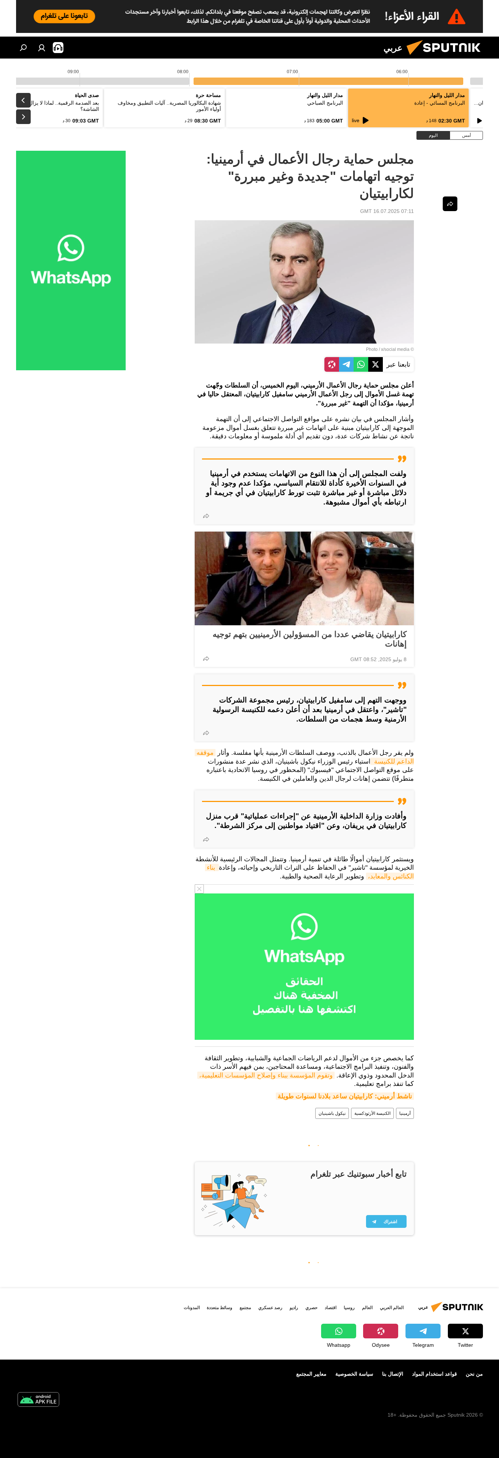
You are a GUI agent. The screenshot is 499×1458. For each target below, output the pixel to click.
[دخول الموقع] (41, 47)
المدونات (192, 1307)
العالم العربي (392, 1307)
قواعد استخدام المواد (434, 1374)
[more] (206, 516)
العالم (367, 1307)
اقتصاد (330, 1307)
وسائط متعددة (219, 1307)
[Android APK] (38, 1400)
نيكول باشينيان (332, 1113)
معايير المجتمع (311, 1374)
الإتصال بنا (392, 1374)
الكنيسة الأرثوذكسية (372, 1113)
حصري (311, 1307)
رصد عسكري (270, 1307)
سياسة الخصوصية (354, 1374)
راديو (294, 1307)
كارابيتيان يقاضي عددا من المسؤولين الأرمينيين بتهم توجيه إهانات (310, 639)
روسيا (349, 1307)
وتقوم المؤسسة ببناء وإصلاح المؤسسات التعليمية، (266, 1075)
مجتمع (245, 1307)
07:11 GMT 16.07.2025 (387, 211)
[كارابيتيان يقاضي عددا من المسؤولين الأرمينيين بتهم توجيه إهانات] (304, 578)
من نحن (474, 1374)
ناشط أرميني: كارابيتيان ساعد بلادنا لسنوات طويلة (345, 1096)
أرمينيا (405, 1113)
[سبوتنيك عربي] (446, 57)
